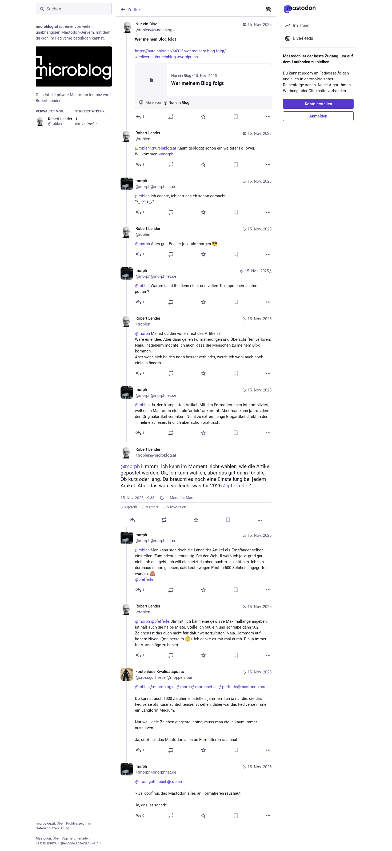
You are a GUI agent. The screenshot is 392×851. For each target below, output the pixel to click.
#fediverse (144, 56)
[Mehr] (268, 116)
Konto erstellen (318, 103)
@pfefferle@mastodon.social (245, 686)
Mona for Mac (181, 498)
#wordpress (187, 56)
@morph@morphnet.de (197, 686)
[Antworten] (132, 520)
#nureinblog (165, 56)
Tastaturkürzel (46, 843)
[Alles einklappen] (268, 9)
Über (60, 823)
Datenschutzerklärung (52, 828)
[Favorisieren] (203, 116)
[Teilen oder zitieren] (170, 116)
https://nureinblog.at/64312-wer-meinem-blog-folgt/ (180, 51)
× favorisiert (175, 507)
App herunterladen (76, 838)
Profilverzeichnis (78, 823)
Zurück (134, 9)
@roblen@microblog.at (155, 686)
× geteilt (129, 507)
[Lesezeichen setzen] (236, 116)
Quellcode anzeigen (74, 843)
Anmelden (318, 116)
